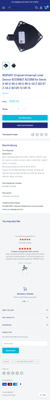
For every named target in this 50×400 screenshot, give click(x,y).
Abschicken (10, 350)
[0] (45, 7)
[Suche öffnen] (36, 7)
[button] (23, 274)
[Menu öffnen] (3, 8)
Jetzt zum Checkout (25, 125)
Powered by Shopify (8, 395)
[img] (25, 239)
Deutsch (6, 361)
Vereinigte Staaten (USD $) (25, 361)
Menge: (5, 109)
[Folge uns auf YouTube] (21, 373)
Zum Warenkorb (25, 118)
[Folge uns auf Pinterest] (17, 373)
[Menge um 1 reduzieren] (11, 109)
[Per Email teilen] (46, 134)
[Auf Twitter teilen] (41, 134)
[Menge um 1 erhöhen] (24, 109)
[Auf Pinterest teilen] (37, 134)
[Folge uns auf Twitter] (8, 373)
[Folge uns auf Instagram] (12, 373)
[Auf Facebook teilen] (32, 134)
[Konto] (41, 7)
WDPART (5, 93)
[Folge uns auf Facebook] (4, 373)
